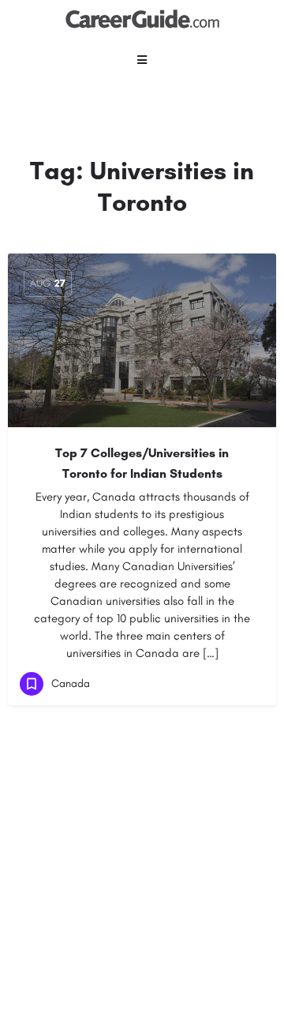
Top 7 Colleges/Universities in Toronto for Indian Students (142, 463)
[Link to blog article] (142, 340)
